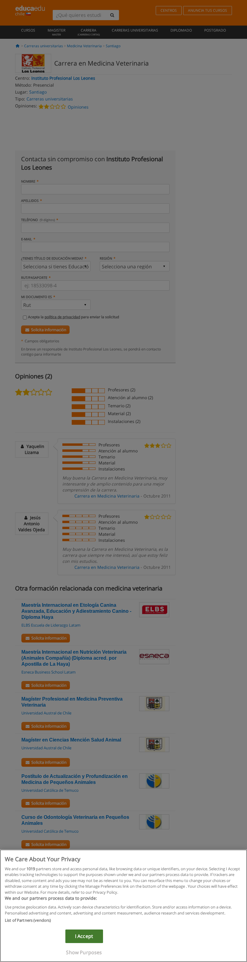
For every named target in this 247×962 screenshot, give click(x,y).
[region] (123, 905)
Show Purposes (84, 952)
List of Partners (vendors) (28, 920)
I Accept (84, 936)
